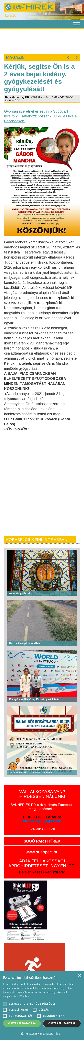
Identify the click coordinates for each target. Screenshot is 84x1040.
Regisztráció (55, 872)
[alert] (42, 1005)
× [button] (79, 975)
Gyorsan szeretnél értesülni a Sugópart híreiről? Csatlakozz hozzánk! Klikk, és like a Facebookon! (40, 116)
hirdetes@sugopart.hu (42, 821)
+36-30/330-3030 (42, 829)
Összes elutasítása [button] (62, 1023)
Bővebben (25, 996)
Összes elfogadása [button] (22, 1023)
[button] (42, 1033)
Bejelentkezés (30, 872)
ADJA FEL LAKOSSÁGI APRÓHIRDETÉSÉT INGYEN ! (42, 863)
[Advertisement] (42, 41)
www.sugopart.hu (42, 852)
